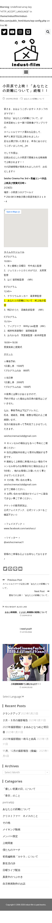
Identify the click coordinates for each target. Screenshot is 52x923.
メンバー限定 (10, 836)
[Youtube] (12, 32)
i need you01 (26, 628)
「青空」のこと (11, 795)
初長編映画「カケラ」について (20, 856)
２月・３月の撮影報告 (15, 720)
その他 (6, 822)
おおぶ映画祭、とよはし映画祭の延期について (26, 612)
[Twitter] (4, 32)
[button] (48, 32)
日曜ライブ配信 (11, 870)
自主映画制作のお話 (14, 883)
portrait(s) (8, 802)
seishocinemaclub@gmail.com (20, 435)
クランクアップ (11, 713)
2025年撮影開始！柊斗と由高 (19, 739)
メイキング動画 (11, 829)
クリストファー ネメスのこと (20, 816)
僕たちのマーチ (11, 849)
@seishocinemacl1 (14, 542)
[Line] (28, 32)
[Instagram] (20, 32)
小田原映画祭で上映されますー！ (26, 684)
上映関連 (8, 843)
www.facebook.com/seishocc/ (20, 528)
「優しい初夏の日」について (19, 789)
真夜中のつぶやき (13, 877)
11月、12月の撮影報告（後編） (20, 750)
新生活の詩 (9, 863)
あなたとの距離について (34, 98)
